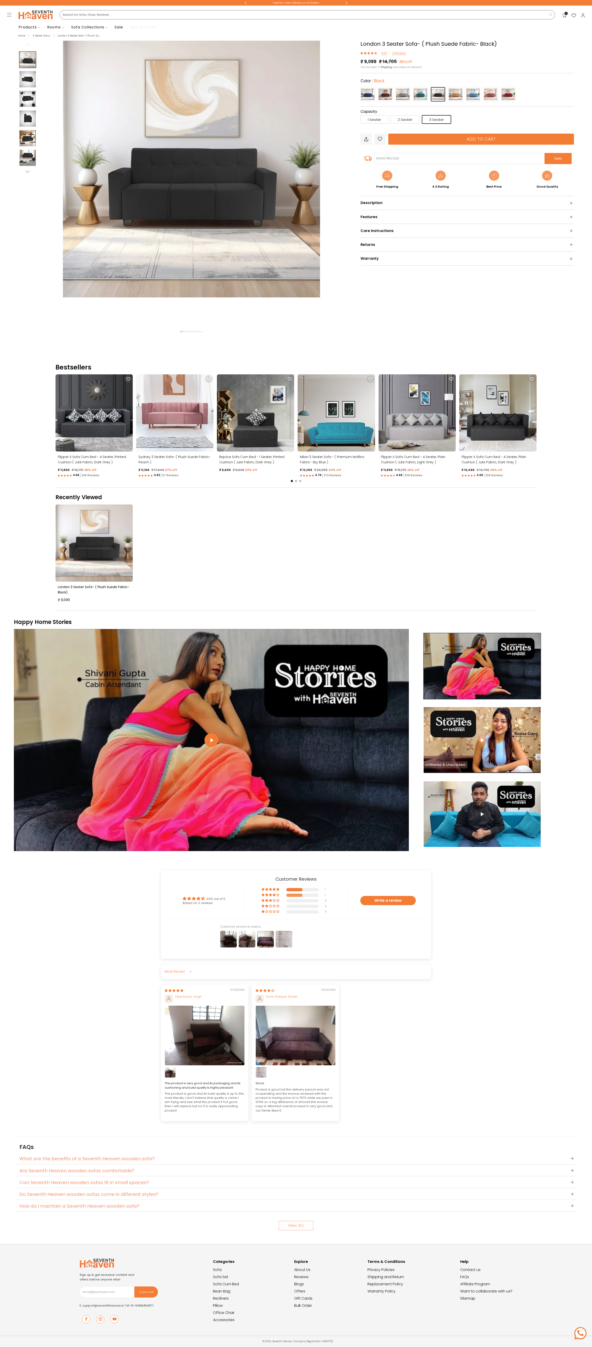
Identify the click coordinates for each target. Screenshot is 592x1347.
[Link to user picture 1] (205, 1035)
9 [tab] (201, 331)
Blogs (299, 1284)
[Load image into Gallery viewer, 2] (27, 79)
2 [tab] (184, 331)
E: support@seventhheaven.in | (103, 1305)
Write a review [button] (388, 900)
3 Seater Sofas (42, 35)
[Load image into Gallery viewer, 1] (27, 59)
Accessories (223, 1320)
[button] (369, 53)
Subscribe (146, 1292)
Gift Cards (303, 1298)
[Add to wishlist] (379, 139)
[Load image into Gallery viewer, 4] (27, 118)
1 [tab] (181, 331)
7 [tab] (196, 331)
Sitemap (467, 1298)
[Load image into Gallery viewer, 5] (27, 138)
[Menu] (9, 14)
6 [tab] (194, 331)
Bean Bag (221, 1291)
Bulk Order (303, 1305)
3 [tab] (186, 331)
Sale (118, 27)
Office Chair (223, 1312)
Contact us (470, 1269)
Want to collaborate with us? (486, 1291)
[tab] (292, 481)
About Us (302, 1269)
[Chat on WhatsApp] (580, 1333)
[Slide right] (27, 172)
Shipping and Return (385, 1277)
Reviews (301, 1277)
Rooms (54, 27)
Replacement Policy (385, 1284)
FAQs (464, 1277)
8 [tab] (199, 331)
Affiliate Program (475, 1284)
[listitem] (296, 3)
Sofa (217, 1269)
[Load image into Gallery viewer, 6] (27, 158)
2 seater (405, 119)
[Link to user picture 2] (170, 1072)
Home (21, 35)
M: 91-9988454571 (139, 1305)
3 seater (436, 119)
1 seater (374, 119)
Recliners (221, 1298)
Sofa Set (220, 1277)
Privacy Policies (381, 1269)
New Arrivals (143, 27)
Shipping (386, 67)
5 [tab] (191, 331)
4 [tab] (189, 331)
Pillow (218, 1305)
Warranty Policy (381, 1291)
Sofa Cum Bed (226, 1284)
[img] (174, 990)
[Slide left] (27, 45)
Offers (299, 1291)
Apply (558, 158)
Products (27, 27)
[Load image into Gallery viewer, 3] (27, 99)
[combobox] (307, 14)
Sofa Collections (87, 27)
